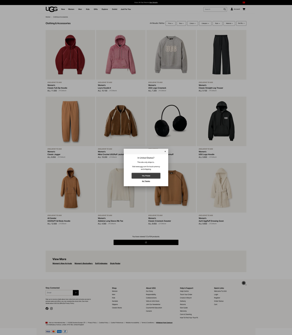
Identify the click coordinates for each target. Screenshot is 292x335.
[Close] (165, 151)
